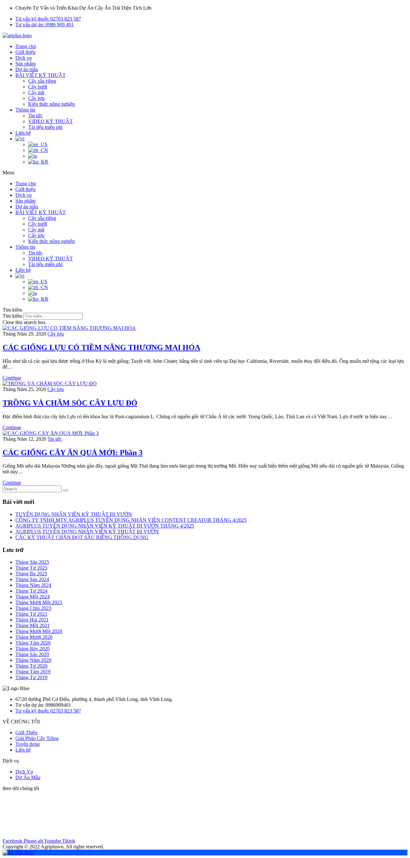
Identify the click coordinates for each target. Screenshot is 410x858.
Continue (12, 377)
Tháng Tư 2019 (31, 677)
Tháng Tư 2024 (31, 591)
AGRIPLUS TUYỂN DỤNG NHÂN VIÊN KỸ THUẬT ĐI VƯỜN (87, 531)
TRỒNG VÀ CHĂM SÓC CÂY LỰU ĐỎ (70, 403)
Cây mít (36, 92)
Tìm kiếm (12, 316)
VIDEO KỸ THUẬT (50, 121)
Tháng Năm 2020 (33, 660)
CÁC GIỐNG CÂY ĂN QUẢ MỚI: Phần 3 (73, 452)
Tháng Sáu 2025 (32, 562)
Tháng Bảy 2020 (32, 648)
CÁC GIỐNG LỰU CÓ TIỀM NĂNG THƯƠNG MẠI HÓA (101, 347)
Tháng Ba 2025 (31, 573)
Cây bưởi (37, 86)
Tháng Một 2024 (32, 596)
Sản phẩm (25, 63)
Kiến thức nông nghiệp (51, 104)
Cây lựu (36, 98)
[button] (205, 173)
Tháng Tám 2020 (33, 643)
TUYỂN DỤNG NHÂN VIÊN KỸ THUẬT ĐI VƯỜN (73, 514)
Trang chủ (25, 46)
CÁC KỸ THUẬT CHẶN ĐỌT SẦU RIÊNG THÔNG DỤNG (82, 537)
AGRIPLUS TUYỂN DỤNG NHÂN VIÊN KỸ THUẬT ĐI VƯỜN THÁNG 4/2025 (104, 526)
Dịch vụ (23, 58)
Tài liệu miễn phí (45, 127)
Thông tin (25, 109)
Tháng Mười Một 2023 (38, 602)
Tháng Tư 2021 (31, 614)
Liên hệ (23, 133)
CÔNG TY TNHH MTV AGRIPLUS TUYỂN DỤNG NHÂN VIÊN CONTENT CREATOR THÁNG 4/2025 (131, 520)
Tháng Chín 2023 (33, 608)
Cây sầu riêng (42, 81)
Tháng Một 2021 (32, 625)
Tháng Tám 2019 (33, 671)
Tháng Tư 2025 (31, 568)
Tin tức (35, 115)
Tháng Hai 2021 (32, 619)
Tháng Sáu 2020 (32, 654)
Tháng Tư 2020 (31, 666)
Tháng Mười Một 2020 (38, 631)
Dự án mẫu (26, 69)
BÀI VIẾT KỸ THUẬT (40, 75)
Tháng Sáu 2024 (32, 579)
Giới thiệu (25, 52)
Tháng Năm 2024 (33, 585)
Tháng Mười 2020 (34, 637)
